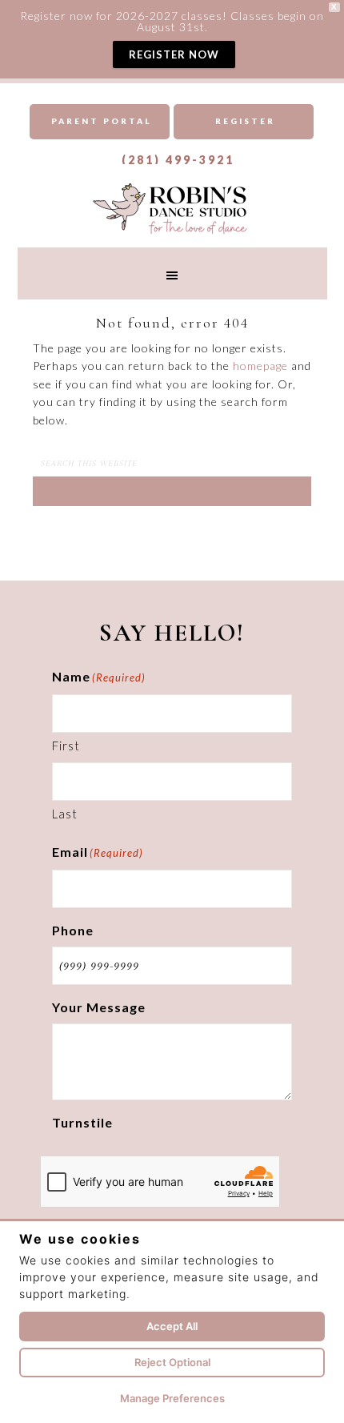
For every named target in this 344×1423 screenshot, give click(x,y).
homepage (260, 365)
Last (65, 813)
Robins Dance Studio (172, 207)
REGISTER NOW (174, 54)
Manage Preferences (172, 1398)
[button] (172, 273)
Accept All (172, 1326)
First (66, 745)
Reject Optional (172, 1362)
